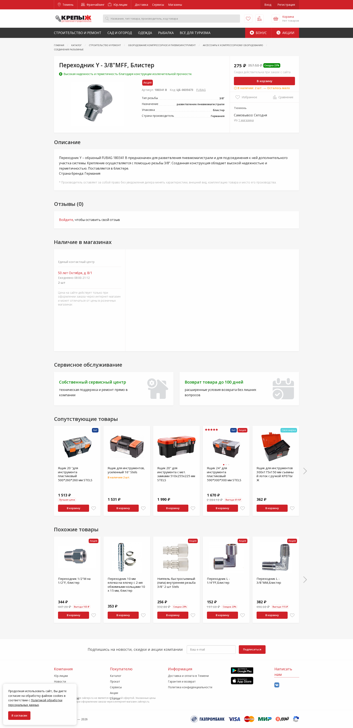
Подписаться (252, 649)
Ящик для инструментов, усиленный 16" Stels (126, 470)
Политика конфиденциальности (190, 687)
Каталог (115, 676)
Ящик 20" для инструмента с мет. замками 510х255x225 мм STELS (176, 474)
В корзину (264, 81)
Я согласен (19, 715)
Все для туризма (195, 33)
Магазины (175, 5)
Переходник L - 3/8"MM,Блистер (269, 581)
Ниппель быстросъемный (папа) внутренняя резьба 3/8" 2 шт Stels (176, 583)
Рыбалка (166, 33)
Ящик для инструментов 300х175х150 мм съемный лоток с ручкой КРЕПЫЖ (275, 474)
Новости (60, 681)
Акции (288, 33)
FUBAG (201, 90)
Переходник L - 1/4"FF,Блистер (218, 581)
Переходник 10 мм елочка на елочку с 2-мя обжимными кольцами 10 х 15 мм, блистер (126, 585)
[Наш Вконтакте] (276, 685)
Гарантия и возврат (182, 681)
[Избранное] (248, 18)
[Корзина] (276, 18)
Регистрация (286, 5)
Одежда (145, 33)
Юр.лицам (120, 5)
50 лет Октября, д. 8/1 (75, 273)
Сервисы (158, 5)
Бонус (261, 33)
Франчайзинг (95, 5)
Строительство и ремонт (77, 33)
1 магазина (246, 120)
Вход (267, 5)
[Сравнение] (259, 18)
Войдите (66, 219)
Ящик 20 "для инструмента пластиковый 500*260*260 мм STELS (75, 474)
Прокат (115, 681)
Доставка (141, 5)
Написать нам (283, 671)
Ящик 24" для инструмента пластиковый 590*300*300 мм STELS (224, 474)
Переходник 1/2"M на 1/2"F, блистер (74, 581)
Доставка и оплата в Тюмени (188, 676)
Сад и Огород (119, 33)
